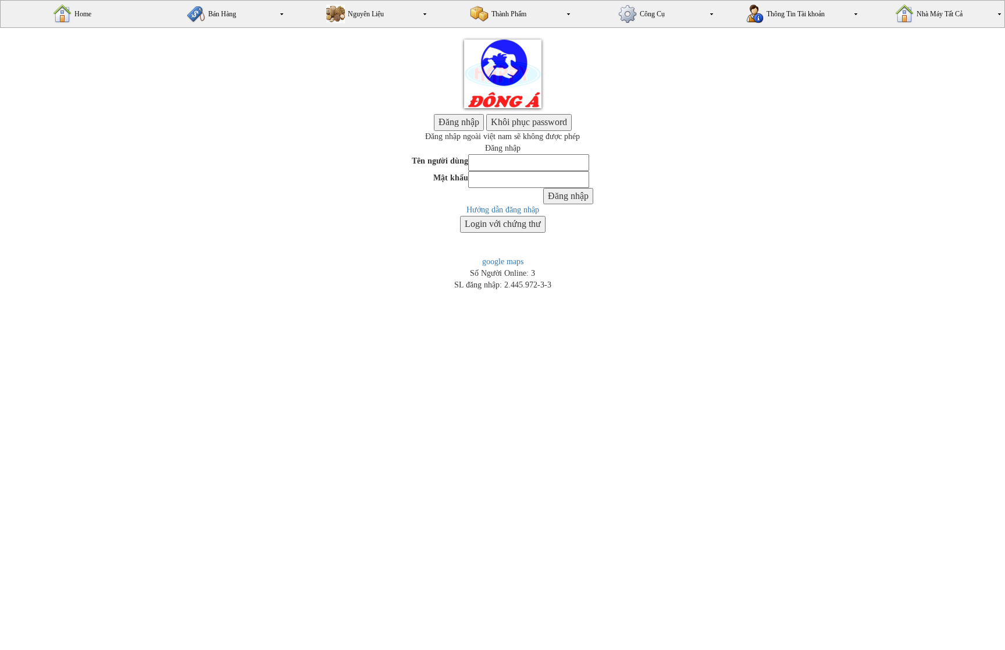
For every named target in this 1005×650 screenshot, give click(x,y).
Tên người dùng (440, 161)
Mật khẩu (450, 177)
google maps (502, 261)
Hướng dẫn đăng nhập (502, 209)
